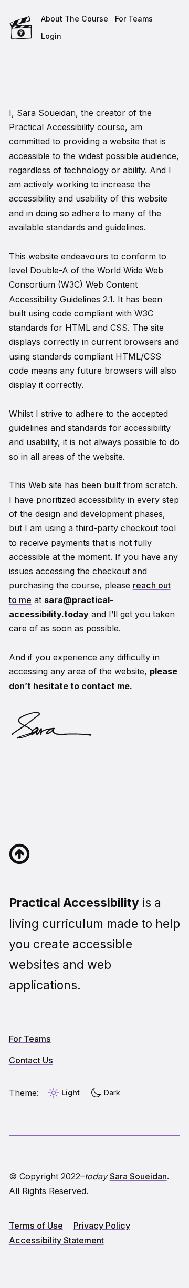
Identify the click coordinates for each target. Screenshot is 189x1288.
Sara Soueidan (138, 1176)
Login (51, 35)
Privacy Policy (102, 1225)
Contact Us (31, 1060)
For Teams (134, 18)
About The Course (74, 18)
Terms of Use (36, 1225)
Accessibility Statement (56, 1240)
